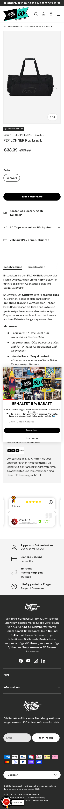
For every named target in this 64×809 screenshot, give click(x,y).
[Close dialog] (58, 369)
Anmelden (32, 430)
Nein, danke (32, 438)
